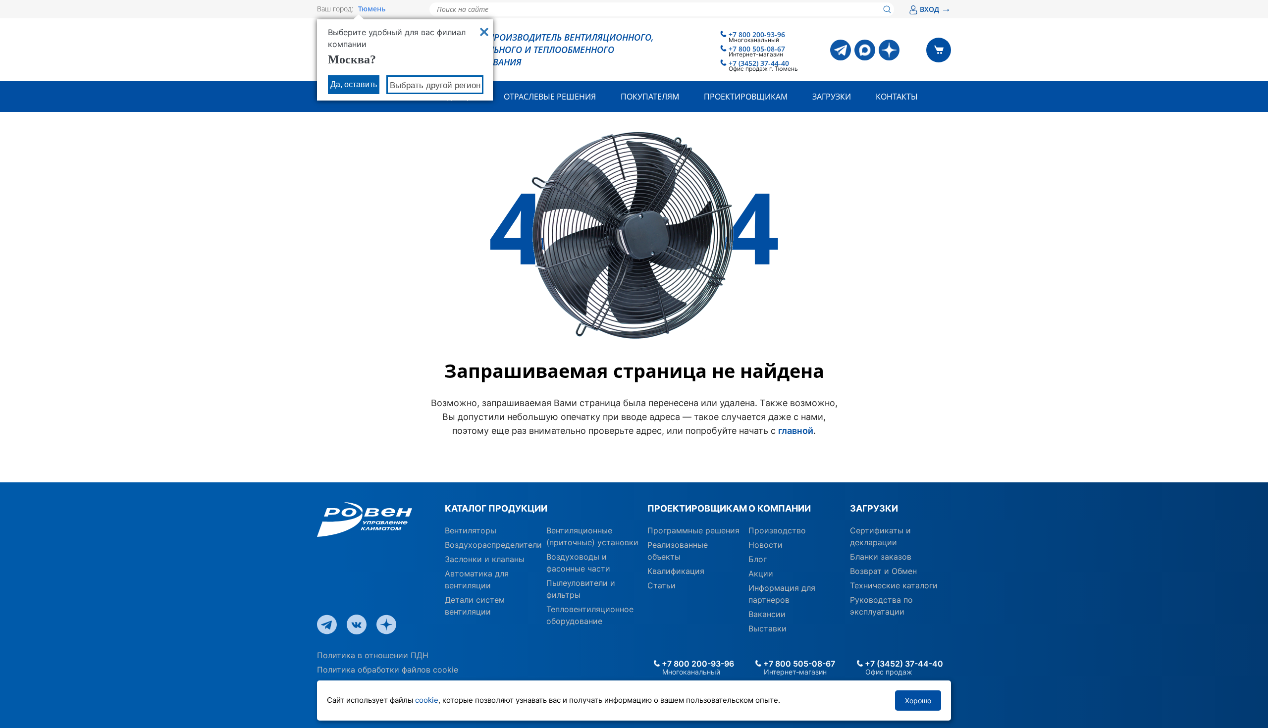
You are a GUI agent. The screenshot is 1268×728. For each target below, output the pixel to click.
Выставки (767, 628)
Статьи (661, 585)
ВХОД (935, 9)
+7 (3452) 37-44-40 (759, 63)
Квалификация (675, 571)
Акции (760, 573)
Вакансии (767, 614)
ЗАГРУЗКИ (874, 508)
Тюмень (371, 8)
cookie (426, 700)
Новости (765, 545)
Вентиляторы (470, 530)
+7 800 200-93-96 (757, 34)
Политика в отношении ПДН (372, 655)
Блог (757, 559)
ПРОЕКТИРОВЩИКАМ (694, 508)
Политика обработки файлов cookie (387, 670)
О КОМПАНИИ (779, 508)
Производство (777, 530)
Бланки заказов (880, 557)
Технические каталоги (894, 585)
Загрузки (831, 96)
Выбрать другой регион (435, 85)
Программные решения (693, 530)
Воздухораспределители (493, 545)
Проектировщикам (746, 96)
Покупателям (650, 96)
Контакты (897, 96)
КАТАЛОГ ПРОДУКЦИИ (496, 508)
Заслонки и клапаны (485, 559)
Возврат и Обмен (883, 571)
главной (795, 430)
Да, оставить (353, 84)
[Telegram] (840, 50)
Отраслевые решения (550, 96)
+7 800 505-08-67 (757, 48)
